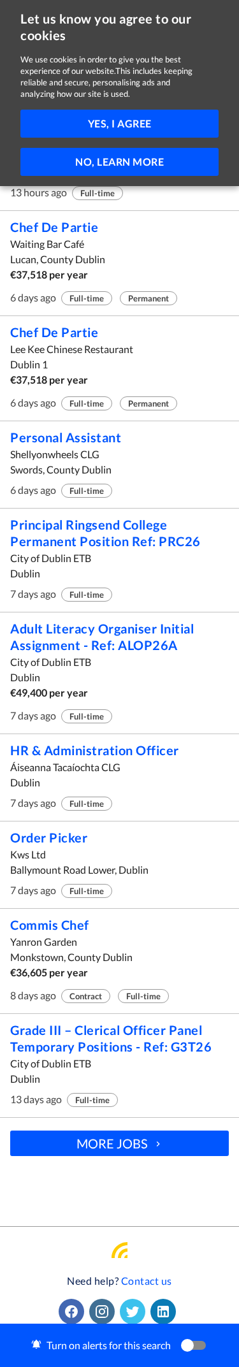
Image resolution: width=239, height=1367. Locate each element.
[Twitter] (135, 1311)
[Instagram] (104, 1311)
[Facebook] (74, 1311)
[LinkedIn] (165, 1311)
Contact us (146, 1281)
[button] (119, 1345)
